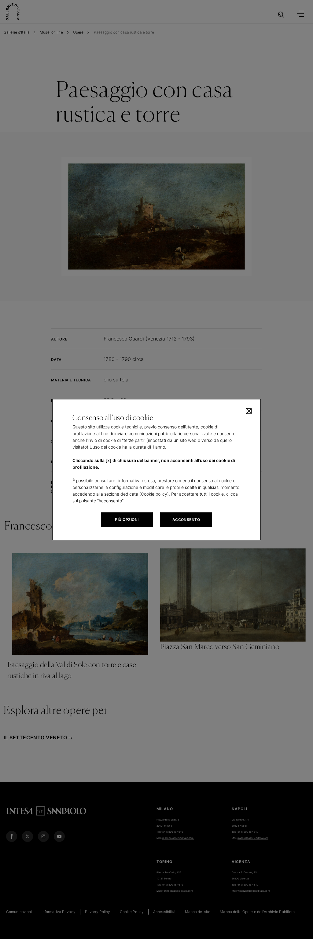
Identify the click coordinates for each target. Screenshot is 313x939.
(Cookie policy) (154, 494)
